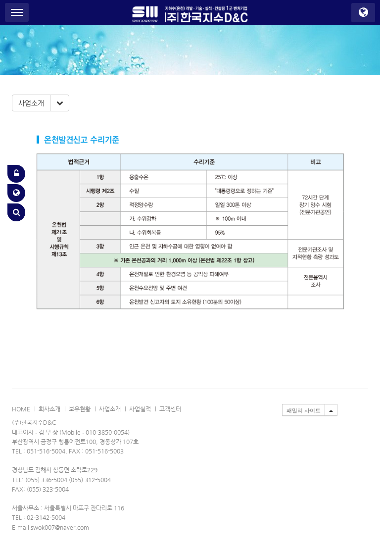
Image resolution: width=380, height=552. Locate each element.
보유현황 (80, 408)
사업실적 (140, 408)
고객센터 (170, 408)
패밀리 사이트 (303, 410)
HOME (21, 408)
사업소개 (31, 103)
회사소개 (49, 408)
